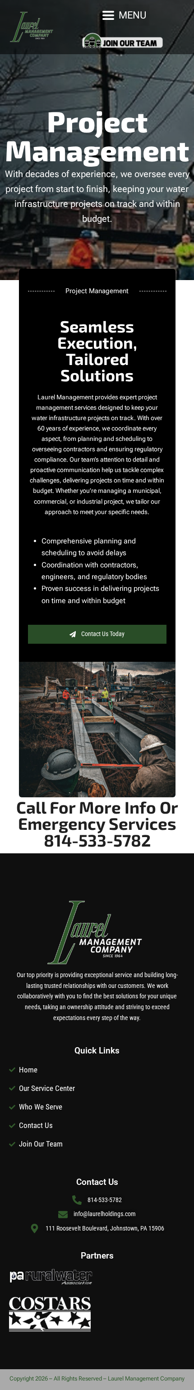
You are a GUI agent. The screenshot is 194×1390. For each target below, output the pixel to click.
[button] (124, 15)
